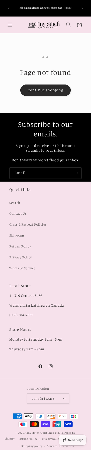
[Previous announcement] (9, 8)
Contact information (60, 446)
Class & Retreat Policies (28, 224)
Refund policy (28, 438)
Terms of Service (22, 268)
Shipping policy (31, 446)
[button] (9, 25)
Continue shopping (45, 90)
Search (14, 203)
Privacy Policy (20, 257)
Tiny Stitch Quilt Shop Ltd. (42, 432)
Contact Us (18, 213)
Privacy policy (51, 438)
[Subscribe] (76, 173)
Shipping (16, 235)
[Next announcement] (82, 8)
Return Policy (20, 246)
